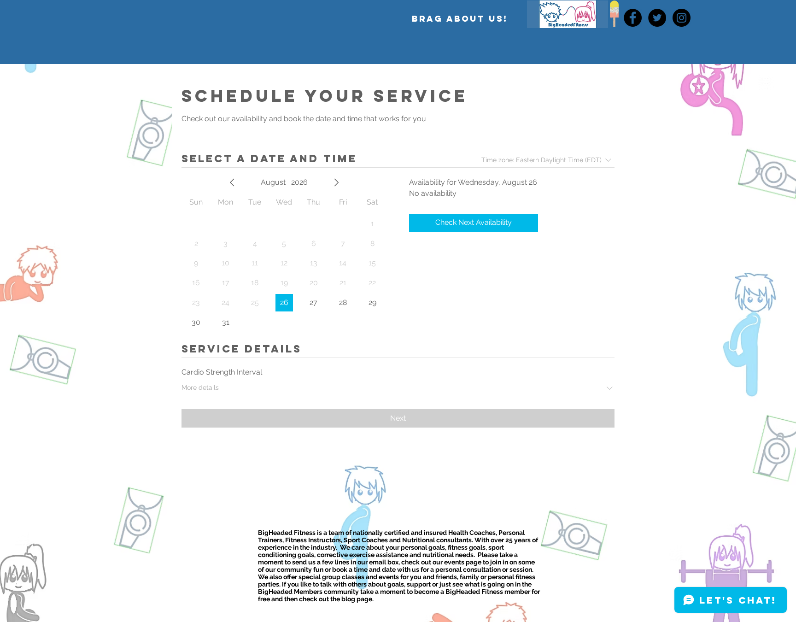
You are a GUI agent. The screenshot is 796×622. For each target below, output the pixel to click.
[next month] (336, 182)
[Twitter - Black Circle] (657, 18)
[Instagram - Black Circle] (682, 18)
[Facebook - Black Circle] (633, 18)
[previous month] (232, 182)
